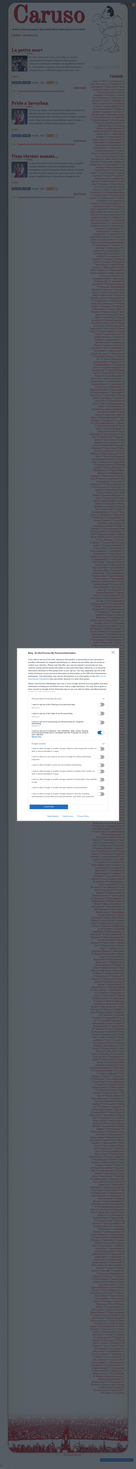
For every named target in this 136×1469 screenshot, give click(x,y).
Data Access (68, 816)
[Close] (113, 653)
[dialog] (68, 734)
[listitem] (68, 698)
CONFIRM (49, 807)
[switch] (100, 704)
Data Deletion (53, 816)
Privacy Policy (83, 816)
